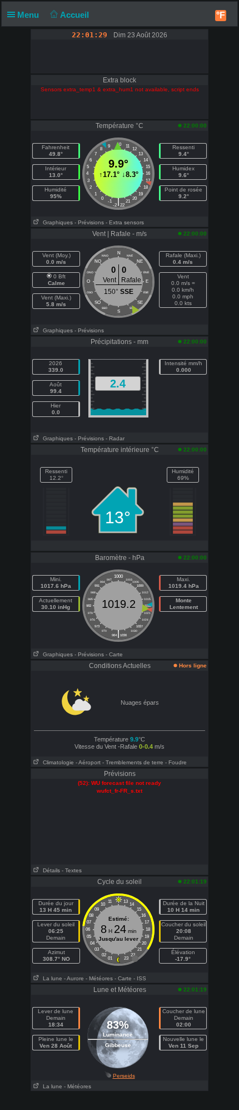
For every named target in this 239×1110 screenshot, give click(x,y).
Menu (29, 14)
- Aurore (74, 978)
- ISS (139, 978)
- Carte (114, 654)
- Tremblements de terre (132, 762)
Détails (49, 870)
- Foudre (176, 762)
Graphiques (56, 222)
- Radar (115, 438)
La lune (50, 978)
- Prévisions (89, 222)
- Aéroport (88, 762)
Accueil (75, 14)
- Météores (99, 978)
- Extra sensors (125, 222)
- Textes (72, 870)
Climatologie (56, 762)
